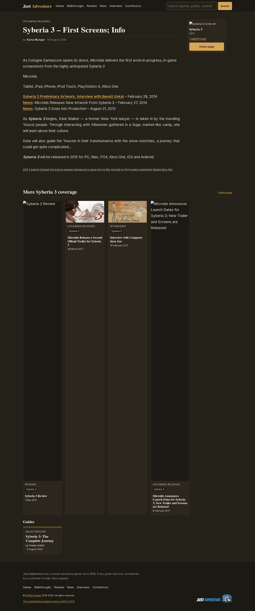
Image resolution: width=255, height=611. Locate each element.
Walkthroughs (75, 5)
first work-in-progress (62, 169)
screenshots (145, 169)
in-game (92, 169)
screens (134, 169)
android (35, 169)
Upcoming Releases (36, 21)
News (103, 5)
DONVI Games (33, 595)
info (99, 169)
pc (122, 169)
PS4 (127, 169)
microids (116, 169)
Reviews (92, 5)
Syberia (157, 169)
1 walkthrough (197, 38)
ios (103, 169)
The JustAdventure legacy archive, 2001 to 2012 (48, 601)
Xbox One (166, 169)
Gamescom (80, 169)
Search (225, 5)
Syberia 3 (195, 29)
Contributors (133, 5)
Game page (206, 46)
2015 (25, 169)
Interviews (116, 5)
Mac (108, 169)
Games (60, 5)
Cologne (44, 169)
